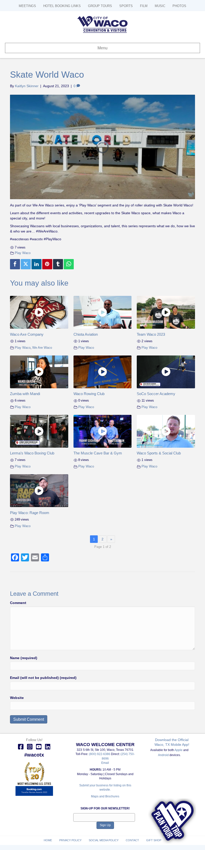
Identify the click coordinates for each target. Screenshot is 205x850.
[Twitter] (26, 264)
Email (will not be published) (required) (43, 678)
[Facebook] (15, 264)
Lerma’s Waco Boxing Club (32, 453)
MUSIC (160, 6)
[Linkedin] (37, 264)
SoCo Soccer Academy (156, 394)
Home (48, 840)
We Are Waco (42, 347)
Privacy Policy (70, 840)
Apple (178, 750)
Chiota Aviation (86, 334)
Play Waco (22, 253)
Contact (132, 840)
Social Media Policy (103, 840)
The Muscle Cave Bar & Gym (98, 453)
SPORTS (126, 6)
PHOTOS (179, 6)
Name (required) (23, 658)
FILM (144, 6)
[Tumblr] (58, 264)
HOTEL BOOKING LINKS (62, 6)
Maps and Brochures (105, 796)
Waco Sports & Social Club (159, 453)
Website (17, 698)
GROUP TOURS (100, 6)
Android (163, 755)
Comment (18, 603)
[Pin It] (47, 264)
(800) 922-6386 (100, 754)
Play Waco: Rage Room (29, 513)
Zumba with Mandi (25, 394)
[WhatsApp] (69, 264)
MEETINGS (27, 6)
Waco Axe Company (27, 334)
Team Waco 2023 (151, 334)
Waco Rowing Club (89, 394)
